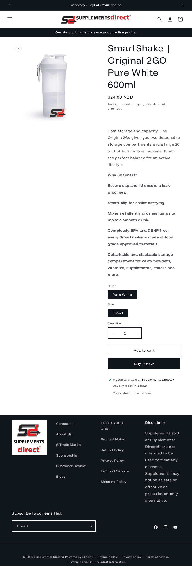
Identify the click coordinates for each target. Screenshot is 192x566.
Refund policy (107, 557)
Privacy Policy (112, 460)
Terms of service (157, 557)
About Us (64, 434)
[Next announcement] (183, 5)
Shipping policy (82, 561)
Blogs (61, 476)
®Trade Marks (68, 445)
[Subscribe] (90, 526)
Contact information (111, 561)
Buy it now (144, 363)
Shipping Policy (113, 481)
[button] (10, 19)
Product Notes (113, 439)
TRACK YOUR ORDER (112, 426)
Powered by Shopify (79, 557)
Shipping (138, 104)
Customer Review (71, 466)
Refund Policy (112, 450)
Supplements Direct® (49, 557)
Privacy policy (131, 557)
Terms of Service (115, 471)
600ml (118, 313)
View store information (132, 393)
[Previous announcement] (9, 5)
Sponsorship (66, 455)
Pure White (122, 294)
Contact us (65, 424)
